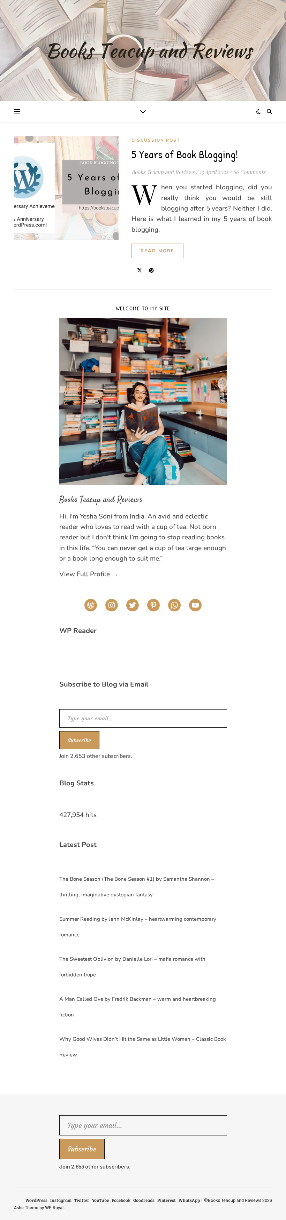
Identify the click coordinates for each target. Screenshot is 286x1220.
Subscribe (79, 740)
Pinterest (166, 1200)
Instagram (61, 1200)
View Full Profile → (88, 574)
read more (157, 251)
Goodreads (144, 1200)
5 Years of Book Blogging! (185, 154)
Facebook (121, 1200)
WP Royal (54, 1207)
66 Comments (249, 171)
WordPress (36, 1200)
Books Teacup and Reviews (163, 171)
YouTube (100, 1200)
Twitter (81, 1200)
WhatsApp (189, 1200)
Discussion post (155, 140)
